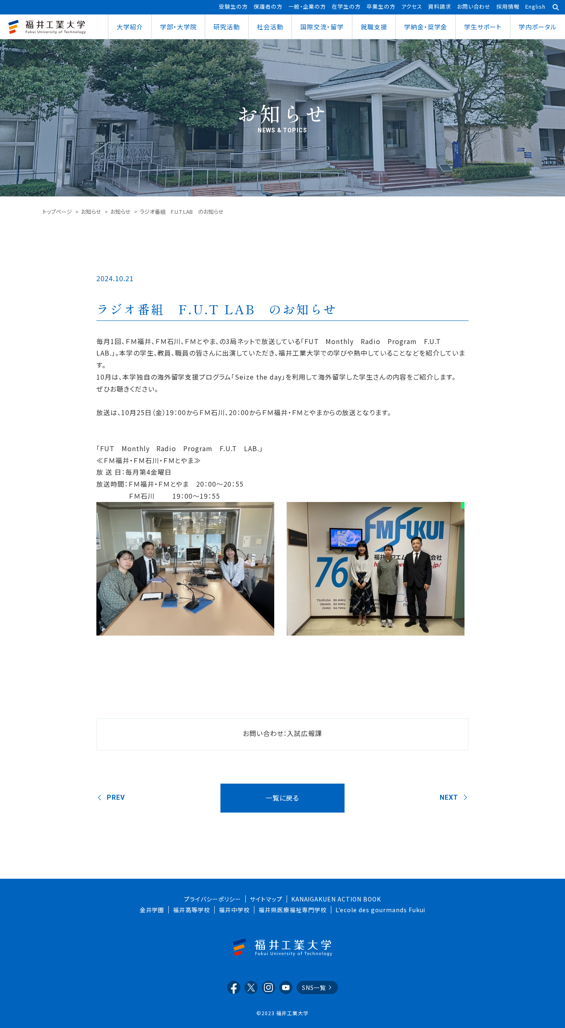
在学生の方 (346, 6)
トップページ (57, 211)
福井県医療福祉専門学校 (293, 910)
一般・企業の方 (307, 6)
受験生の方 (233, 6)
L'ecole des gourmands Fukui (380, 910)
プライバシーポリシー (212, 899)
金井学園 (152, 910)
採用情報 (508, 6)
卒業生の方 (380, 6)
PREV (116, 797)
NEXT (449, 797)
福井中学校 (234, 910)
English (535, 6)
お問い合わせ (474, 6)
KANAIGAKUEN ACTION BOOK (336, 899)
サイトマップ (266, 899)
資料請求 (439, 6)
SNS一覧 (314, 987)
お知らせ (91, 211)
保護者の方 (268, 6)
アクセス (411, 6)
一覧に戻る (282, 798)
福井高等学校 (191, 910)
